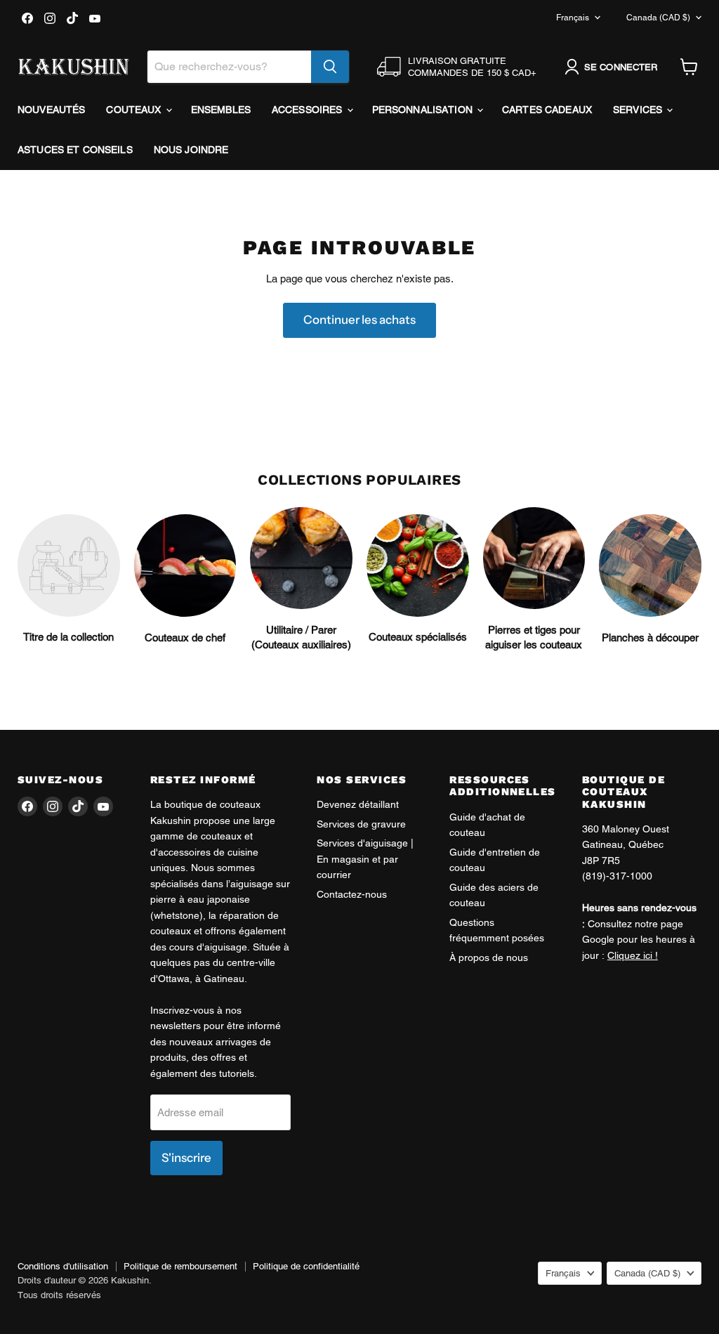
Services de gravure (361, 824)
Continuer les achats (359, 320)
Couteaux (135, 109)
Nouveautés (51, 109)
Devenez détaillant (358, 804)
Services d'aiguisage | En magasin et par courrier (365, 858)
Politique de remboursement (180, 1266)
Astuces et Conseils (75, 149)
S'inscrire (186, 1158)
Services (639, 109)
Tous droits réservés (59, 1295)
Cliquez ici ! (632, 955)
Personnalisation (423, 109)
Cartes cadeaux (547, 109)
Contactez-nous (352, 894)
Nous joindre (191, 149)
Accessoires (308, 109)
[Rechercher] (330, 67)
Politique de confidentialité (306, 1266)
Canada (658, 17)
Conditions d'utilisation (63, 1266)
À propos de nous (488, 957)
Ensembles (221, 109)
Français (572, 17)
